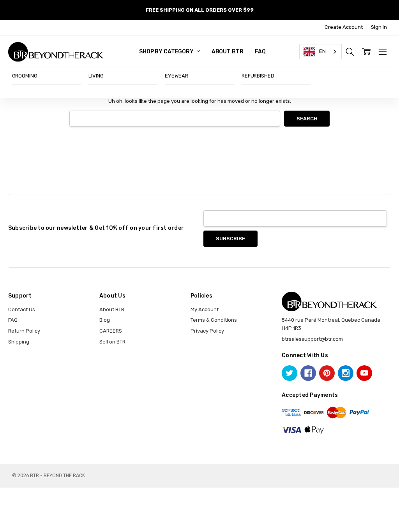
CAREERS (110, 331)
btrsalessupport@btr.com (312, 339)
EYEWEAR (176, 76)
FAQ (260, 51)
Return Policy (24, 331)
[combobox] (320, 51)
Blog (104, 320)
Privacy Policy (207, 331)
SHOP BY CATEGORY (167, 51)
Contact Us (21, 309)
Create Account (344, 27)
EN (322, 51)
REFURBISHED (258, 76)
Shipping (18, 342)
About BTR (228, 51)
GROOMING (24, 76)
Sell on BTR (112, 342)
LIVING (96, 76)
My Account (205, 309)
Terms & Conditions (214, 320)
